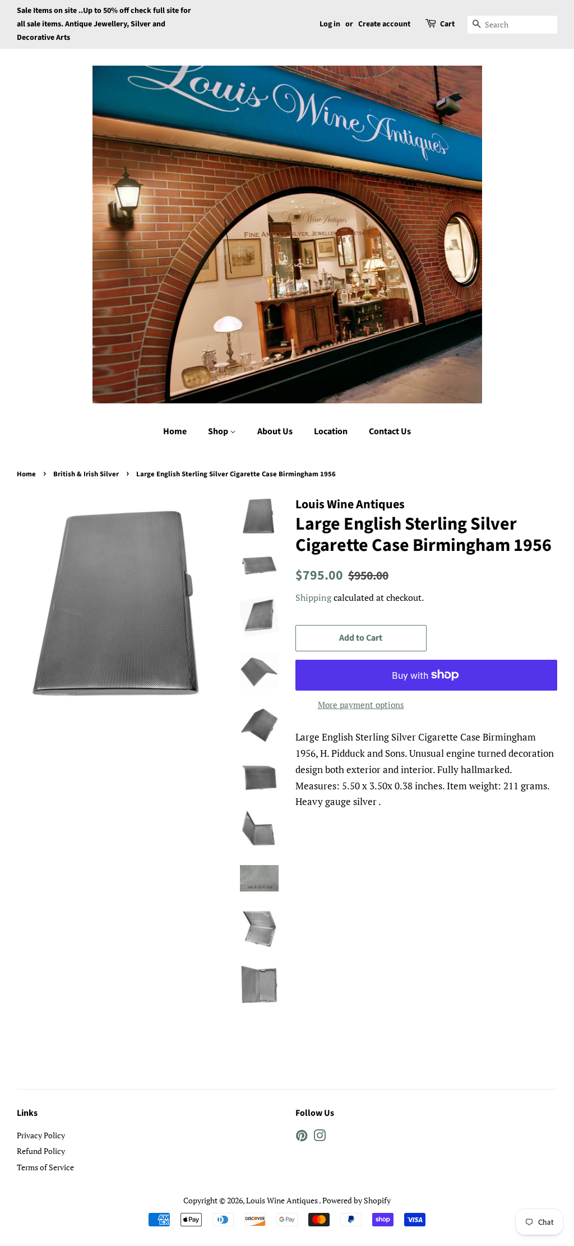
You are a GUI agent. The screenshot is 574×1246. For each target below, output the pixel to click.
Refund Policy (41, 1151)
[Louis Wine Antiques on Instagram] (319, 1137)
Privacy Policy (41, 1135)
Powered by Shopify (356, 1200)
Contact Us (390, 431)
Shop (219, 431)
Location (331, 431)
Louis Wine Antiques (282, 1200)
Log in (330, 24)
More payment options (361, 704)
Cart (447, 24)
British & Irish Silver (86, 474)
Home (175, 431)
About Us (275, 431)
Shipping (313, 597)
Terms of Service (45, 1167)
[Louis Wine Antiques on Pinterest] (301, 1137)
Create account (384, 24)
